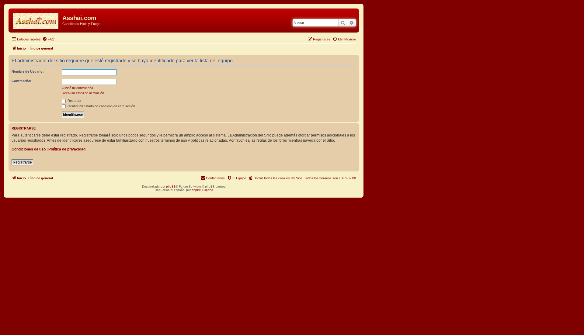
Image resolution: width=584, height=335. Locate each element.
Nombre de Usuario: (28, 71)
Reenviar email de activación (83, 93)
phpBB (171, 186)
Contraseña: (21, 81)
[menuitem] (48, 39)
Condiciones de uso (29, 149)
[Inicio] (36, 19)
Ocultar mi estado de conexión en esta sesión (101, 106)
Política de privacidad (66, 149)
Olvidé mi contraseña (77, 88)
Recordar (74, 100)
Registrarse (22, 162)
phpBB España (202, 190)
